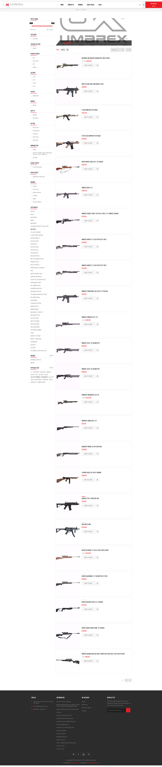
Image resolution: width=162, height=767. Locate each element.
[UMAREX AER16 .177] (68, 195)
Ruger (34, 199)
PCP (34, 64)
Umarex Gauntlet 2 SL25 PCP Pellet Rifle (94, 265)
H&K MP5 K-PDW (86, 524)
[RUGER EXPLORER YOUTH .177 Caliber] (68, 609)
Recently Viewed (86, 707)
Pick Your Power (35, 327)
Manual (35, 115)
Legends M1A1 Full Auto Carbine (91, 472)
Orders (84, 701)
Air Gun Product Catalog (63, 701)
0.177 (34, 77)
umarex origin (41, 382)
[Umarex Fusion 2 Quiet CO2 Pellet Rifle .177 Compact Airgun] (68, 221)
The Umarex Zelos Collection (38, 351)
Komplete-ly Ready (35, 336)
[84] (31, 26)
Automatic (36, 118)
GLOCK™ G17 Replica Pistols (38, 279)
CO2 (34, 58)
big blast (45, 374)
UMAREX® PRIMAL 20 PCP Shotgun (92, 447)
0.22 (34, 86)
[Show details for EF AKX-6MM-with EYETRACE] (68, 117)
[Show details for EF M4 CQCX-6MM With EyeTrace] (68, 143)
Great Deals (34, 244)
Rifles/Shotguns (35, 297)
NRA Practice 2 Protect (37, 312)
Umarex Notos (34, 306)
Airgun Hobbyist (35, 238)
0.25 (34, 80)
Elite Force (36, 189)
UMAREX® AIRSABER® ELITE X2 (90, 395)
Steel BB (35, 157)
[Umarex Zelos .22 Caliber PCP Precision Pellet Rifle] (68, 350)
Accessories (34, 217)
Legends (35, 195)
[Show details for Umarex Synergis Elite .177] (68, 325)
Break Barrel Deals (36, 282)
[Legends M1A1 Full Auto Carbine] (68, 480)
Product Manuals (61, 730)
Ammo (32, 220)
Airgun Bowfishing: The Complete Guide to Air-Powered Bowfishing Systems (67, 705)
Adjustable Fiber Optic (39, 176)
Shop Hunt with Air (36, 291)
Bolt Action (36, 127)
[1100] (53, 26)
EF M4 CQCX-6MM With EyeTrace (91, 136)
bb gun (41, 374)
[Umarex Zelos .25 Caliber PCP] (68, 376)
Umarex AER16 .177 (87, 188)
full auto (51, 377)
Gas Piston (36, 61)
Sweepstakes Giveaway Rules (64, 718)
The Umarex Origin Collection (39, 294)
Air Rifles (35, 39)
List (67, 49)
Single (34, 48)
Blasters (33, 345)
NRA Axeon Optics (35, 315)
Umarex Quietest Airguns (37, 268)
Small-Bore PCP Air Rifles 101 (65, 727)
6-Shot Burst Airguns (37, 235)
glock (32, 379)
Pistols (33, 211)
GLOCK (32, 333)
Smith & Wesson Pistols (37, 259)
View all (51, 355)
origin (50, 379)
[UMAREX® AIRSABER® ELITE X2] (68, 402)
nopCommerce (74, 762)
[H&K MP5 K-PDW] (68, 532)
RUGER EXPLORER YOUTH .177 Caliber (92, 602)
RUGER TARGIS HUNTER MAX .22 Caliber (93, 628)
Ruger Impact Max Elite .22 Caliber (92, 162)
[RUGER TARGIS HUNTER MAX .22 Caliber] (68, 635)
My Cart (153, 5)
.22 (31, 372)
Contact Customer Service (64, 715)
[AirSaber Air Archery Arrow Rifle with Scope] (68, 66)
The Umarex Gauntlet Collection (39, 226)
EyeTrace (33, 348)
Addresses (85, 704)
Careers (58, 712)
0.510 (34, 83)
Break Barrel (36, 131)
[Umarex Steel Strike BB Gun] (68, 506)
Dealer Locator (60, 739)
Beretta (35, 186)
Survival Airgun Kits (36, 276)
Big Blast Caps (34, 241)
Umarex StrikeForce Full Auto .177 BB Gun (95, 291)
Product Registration (62, 724)
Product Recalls (61, 733)
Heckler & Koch (37, 192)
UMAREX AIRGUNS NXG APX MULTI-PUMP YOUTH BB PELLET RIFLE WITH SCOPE (103, 654)
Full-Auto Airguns (36, 232)
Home (77, 9)
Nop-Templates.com (93, 762)
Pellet (34, 149)
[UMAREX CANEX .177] (68, 428)
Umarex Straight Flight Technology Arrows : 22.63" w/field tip (42, 153)
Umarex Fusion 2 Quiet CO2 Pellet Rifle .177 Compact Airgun (100, 213)
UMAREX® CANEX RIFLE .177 (89, 421)
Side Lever (35, 140)
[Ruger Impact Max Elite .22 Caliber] (68, 169)
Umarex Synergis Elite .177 (90, 317)
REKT (32, 271)
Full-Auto (35, 134)
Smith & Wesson (35, 321)
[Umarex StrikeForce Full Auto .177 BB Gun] (68, 299)
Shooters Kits (34, 250)
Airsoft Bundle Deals (36, 273)
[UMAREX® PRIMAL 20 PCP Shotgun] (68, 454)
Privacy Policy (60, 746)
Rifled (34, 105)
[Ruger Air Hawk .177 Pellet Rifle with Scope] (68, 558)
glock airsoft (38, 379)
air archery (36, 372)
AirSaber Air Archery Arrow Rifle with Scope (96, 58)
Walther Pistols (35, 256)
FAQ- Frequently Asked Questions (66, 742)
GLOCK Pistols (34, 253)
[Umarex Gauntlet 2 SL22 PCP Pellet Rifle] (68, 247)
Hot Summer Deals (35, 285)
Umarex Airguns (37, 202)
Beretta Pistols (35, 265)
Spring (34, 67)
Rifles (32, 214)
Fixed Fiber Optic (37, 167)
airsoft (49, 372)
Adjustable (36, 96)
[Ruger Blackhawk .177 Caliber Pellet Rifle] (68, 584)
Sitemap (84, 710)
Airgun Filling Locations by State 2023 (67, 709)
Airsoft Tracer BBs (36, 339)
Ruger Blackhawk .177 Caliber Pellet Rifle (95, 576)
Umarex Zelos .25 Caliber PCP (91, 369)
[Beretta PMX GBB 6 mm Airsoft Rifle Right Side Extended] (68, 91)
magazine (45, 379)
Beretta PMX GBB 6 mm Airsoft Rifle (93, 84)
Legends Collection (36, 303)
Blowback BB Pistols (36, 288)
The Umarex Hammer (36, 330)
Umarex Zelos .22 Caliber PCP (91, 343)
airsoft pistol (34, 374)
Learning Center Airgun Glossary (65, 721)
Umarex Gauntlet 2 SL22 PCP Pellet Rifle (94, 239)
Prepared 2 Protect (36, 360)
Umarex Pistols (35, 262)
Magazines (33, 223)
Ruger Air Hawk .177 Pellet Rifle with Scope (95, 550)
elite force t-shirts (39, 377)
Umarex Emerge (35, 309)
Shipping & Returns (61, 736)
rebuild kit (34, 382)
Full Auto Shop (35, 318)
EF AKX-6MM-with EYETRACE (90, 110)
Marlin (32, 363)
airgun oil (43, 372)
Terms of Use (60, 749)
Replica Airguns (35, 324)
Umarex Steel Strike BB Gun (90, 498)
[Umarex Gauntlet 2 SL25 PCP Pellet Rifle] (68, 273)
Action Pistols (35, 247)
